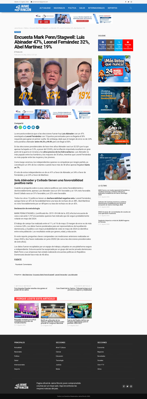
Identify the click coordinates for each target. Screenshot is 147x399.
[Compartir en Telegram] (29, 127)
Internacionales (96, 8)
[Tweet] (24, 127)
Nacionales (18, 352)
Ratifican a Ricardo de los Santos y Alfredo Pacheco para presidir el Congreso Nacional (52, 321)
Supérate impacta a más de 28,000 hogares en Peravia (113, 221)
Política (17, 32)
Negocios (100, 352)
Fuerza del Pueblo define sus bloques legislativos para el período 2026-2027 (78, 321)
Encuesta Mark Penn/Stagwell (43, 274)
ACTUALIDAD (45, 8)
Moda (58, 369)
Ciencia (58, 352)
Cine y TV (100, 365)
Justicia (58, 365)
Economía (100, 347)
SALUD (82, 8)
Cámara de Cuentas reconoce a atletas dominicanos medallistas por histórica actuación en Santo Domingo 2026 (112, 203)
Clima (99, 369)
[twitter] (128, 2)
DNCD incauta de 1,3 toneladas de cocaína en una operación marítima (114, 212)
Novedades (101, 356)
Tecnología (59, 360)
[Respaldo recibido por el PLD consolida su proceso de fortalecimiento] (26, 310)
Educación (59, 356)
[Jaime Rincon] (23, 386)
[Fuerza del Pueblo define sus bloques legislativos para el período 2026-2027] (79, 310)
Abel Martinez (27, 274)
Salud (16, 360)
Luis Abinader (73, 274)
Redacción (19, 52)
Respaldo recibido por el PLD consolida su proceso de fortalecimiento (25, 321)
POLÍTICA (72, 8)
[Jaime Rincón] (25, 8)
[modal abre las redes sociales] (37, 127)
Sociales (100, 360)
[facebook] (125, 2)
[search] (131, 8)
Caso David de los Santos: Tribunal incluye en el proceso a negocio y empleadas (74, 289)
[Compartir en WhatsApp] (20, 127)
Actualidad (18, 347)
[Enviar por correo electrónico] (33, 127)
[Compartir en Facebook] (16, 127)
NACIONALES (59, 8)
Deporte (17, 369)
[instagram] (131, 2)
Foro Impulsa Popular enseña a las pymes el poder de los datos (30, 289)
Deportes (112, 8)
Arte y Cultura (61, 347)
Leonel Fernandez (61, 274)
